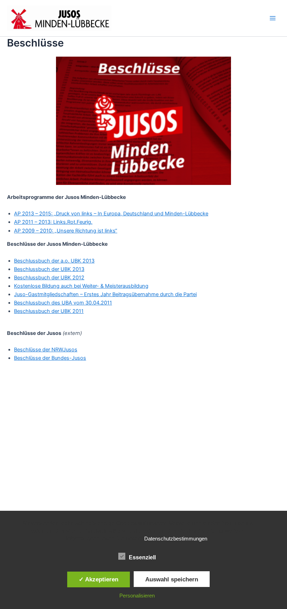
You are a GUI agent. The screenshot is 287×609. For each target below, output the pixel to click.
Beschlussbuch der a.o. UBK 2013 (54, 261)
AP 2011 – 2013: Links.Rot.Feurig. (53, 222)
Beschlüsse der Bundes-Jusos (50, 358)
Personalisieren (137, 596)
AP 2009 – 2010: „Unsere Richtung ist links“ (65, 231)
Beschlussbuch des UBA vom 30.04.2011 (63, 303)
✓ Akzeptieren (98, 579)
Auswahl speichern (171, 579)
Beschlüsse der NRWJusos (45, 349)
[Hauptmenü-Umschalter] (272, 18)
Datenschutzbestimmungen (175, 539)
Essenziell (142, 557)
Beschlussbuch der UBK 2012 (49, 277)
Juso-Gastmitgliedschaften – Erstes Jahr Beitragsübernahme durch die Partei (105, 294)
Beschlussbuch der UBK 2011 (49, 311)
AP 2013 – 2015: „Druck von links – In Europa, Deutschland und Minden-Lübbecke (111, 213)
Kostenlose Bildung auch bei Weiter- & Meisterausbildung (81, 286)
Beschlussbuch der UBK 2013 (49, 269)
